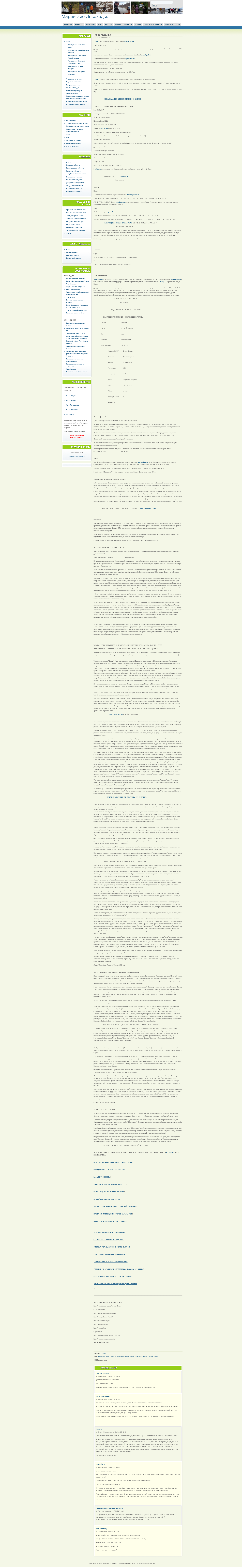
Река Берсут (70, 297)
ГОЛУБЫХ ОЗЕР (124, 176)
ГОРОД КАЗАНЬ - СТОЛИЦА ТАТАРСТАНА (109, 1170)
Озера (68, 134)
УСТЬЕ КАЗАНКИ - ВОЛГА (148, 508)
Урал (100, 24)
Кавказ (118, 24)
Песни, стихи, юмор (73, 224)
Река (107, 1356)
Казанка (96, 41)
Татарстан (90, 24)
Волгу (162, 282)
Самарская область (73, 171)
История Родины (72, 252)
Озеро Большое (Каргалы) (75, 287)
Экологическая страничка (75, 104)
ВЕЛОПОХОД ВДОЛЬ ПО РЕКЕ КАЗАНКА (109, 1192)
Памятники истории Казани (76, 313)
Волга (132, 1356)
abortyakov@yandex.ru (77, 456)
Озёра (68, 41)
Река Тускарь (71, 284)
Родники (169, 24)
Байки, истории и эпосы (74, 216)
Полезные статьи (72, 255)
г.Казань (98, 169)
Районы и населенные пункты (77, 101)
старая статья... (103, 1373)
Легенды (128, 24)
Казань (104, 1353)
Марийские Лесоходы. (85, 16)
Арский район (145, 55)
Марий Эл (79, 24)
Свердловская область (74, 186)
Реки (178, 24)
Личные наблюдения (73, 258)
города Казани (130, 58)
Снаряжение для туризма (75, 230)
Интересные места (73, 85)
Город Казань (71, 369)
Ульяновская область (74, 177)
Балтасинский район (141, 1356)
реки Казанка (120, 202)
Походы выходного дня (74, 222)
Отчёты (68, 162)
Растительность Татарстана (76, 372)
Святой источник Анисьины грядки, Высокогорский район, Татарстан (77, 354)
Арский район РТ (133, 195)
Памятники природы (153, 24)
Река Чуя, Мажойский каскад (76, 310)
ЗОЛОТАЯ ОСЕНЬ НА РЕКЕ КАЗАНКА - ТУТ (110, 1184)
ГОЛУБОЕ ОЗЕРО (116, 714)
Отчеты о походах (72, 88)
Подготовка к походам (74, 228)
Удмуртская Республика (75, 183)
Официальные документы (75, 210)
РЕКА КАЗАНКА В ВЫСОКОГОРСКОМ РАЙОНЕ (122, 99)
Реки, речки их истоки (74, 79)
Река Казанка (98, 279)
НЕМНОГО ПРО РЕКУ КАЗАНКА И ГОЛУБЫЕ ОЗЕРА (113, 1162)
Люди (68, 249)
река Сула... (101, 1464)
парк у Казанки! (103, 1396)
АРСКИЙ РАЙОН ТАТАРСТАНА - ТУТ (107, 1199)
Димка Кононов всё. (73, 289)
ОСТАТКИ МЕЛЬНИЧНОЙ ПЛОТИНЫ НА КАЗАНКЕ (126, 797)
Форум (68, 233)
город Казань (70, 120)
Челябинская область (74, 189)
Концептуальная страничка (76, 219)
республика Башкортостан (76, 174)
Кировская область (73, 165)
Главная (68, 24)
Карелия (108, 24)
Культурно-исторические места (77, 126)
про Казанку (101, 1529)
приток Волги (129, 41)
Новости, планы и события (76, 213)
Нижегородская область (75, 168)
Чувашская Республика (74, 180)
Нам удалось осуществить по (109, 1508)
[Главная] (122, 13)
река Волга (104, 128)
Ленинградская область (75, 191)
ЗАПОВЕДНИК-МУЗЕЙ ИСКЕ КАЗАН (118, 223)
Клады (138, 24)
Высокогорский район (122, 1356)
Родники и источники (73, 82)
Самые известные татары (75, 333)
